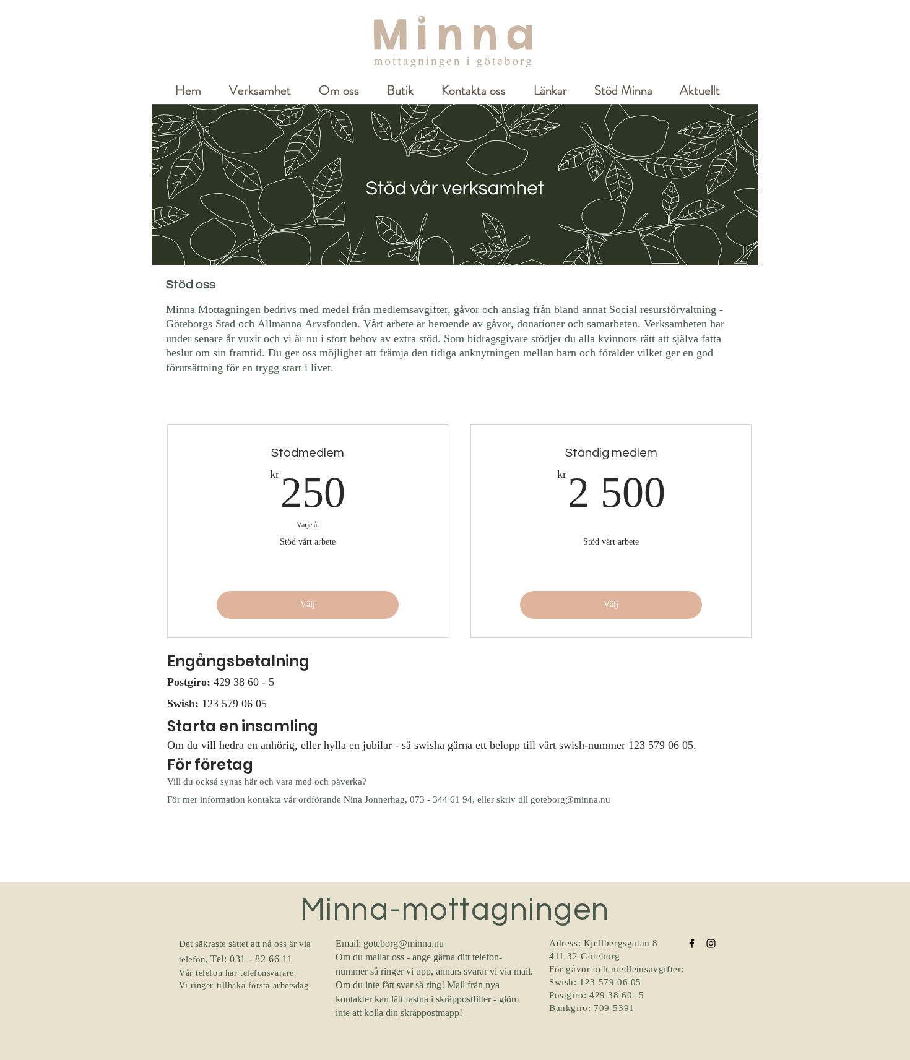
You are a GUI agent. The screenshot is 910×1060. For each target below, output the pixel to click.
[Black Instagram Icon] (711, 943)
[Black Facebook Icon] (692, 943)
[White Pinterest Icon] (91, 53)
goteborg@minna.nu (570, 800)
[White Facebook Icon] (52, 53)
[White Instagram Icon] (71, 53)
